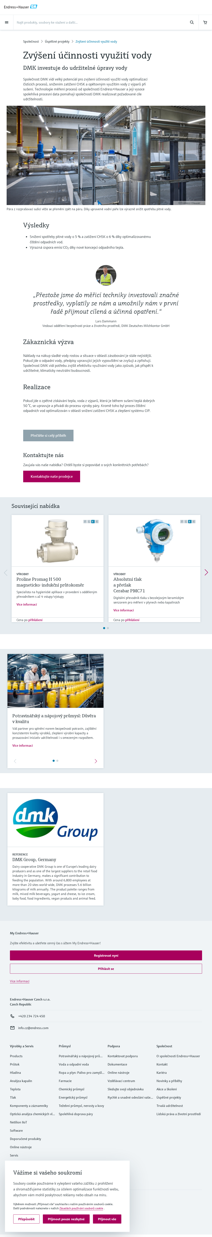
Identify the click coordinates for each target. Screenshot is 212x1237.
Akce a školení (167, 1089)
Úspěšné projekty (57, 41)
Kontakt (162, 1064)
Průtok (14, 1064)
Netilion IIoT (18, 1122)
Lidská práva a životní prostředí (179, 1114)
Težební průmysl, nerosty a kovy (81, 1106)
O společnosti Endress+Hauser (178, 1056)
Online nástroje (21, 1147)
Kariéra (162, 1072)
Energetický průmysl (73, 1097)
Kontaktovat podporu (123, 1056)
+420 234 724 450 (31, 1016)
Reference (20, 854)
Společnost (31, 41)
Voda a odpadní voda (74, 1064)
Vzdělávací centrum (121, 1081)
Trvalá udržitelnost (170, 1106)
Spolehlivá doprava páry (76, 1114)
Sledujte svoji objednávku (126, 1089)
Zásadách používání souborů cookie (81, 1208)
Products (16, 1056)
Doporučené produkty (25, 1139)
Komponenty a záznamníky (29, 1106)
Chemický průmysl (71, 1089)
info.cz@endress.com (33, 1028)
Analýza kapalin (21, 1081)
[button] (106, 955)
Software (16, 1130)
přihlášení (35, 620)
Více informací (27, 604)
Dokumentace (117, 1064)
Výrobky (23, 574)
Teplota (15, 1089)
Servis (14, 1155)
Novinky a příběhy (169, 1081)
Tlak (13, 1097)
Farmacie (65, 1081)
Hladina (15, 1072)
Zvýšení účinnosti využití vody (96, 41)
